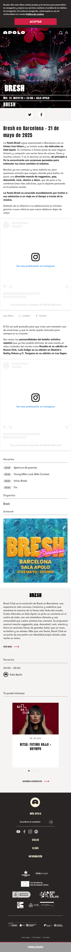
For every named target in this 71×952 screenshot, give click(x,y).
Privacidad (36, 937)
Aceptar (35, 21)
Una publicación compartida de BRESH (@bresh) (35, 304)
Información (35, 856)
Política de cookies (35, 14)
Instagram (26, 316)
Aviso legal (26, 937)
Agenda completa (32, 781)
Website (10, 316)
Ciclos (35, 840)
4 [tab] (39, 771)
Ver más (7, 647)
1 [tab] (29, 771)
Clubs (35, 848)
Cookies (46, 937)
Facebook (42, 316)
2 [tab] (32, 771)
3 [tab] (35, 771)
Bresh (6, 503)
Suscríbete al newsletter (30, 822)
